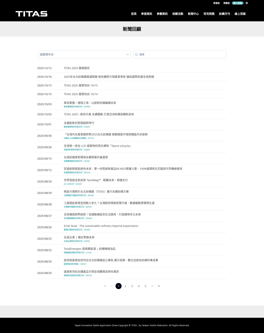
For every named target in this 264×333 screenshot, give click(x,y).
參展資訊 (146, 14)
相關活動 (177, 14)
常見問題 (209, 14)
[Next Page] (152, 286)
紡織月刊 (224, 14)
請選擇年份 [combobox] (47, 54)
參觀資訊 (162, 14)
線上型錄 (237, 3)
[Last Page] (159, 286)
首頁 (134, 14)
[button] (128, 54)
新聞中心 (193, 14)
